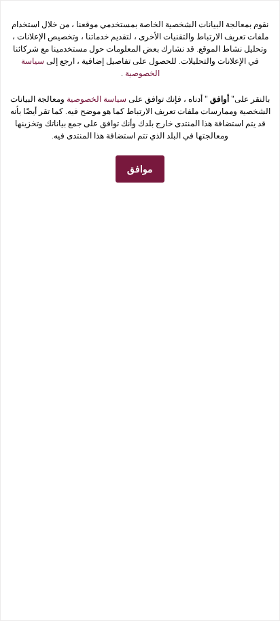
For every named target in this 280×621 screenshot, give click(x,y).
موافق (140, 169)
